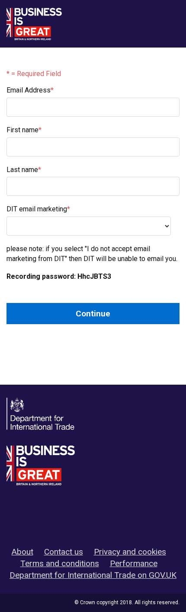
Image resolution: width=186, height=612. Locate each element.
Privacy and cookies (130, 552)
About (22, 552)
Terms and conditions (59, 563)
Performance (133, 563)
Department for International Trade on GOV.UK (93, 575)
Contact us (63, 552)
